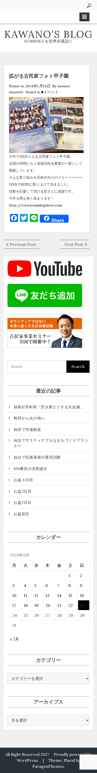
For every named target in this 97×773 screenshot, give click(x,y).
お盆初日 (21, 514)
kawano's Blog (48, 34)
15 (70, 595)
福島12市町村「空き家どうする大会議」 (49, 407)
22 (70, 605)
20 (48, 605)
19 (36, 605)
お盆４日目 (23, 479)
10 (14, 595)
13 (47, 595)
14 (59, 595)
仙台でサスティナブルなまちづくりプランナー (51, 443)
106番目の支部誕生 (31, 468)
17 (14, 605)
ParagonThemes (48, 766)
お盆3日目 (23, 491)
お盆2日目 (23, 502)
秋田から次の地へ (29, 418)
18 (26, 605)
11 (25, 595)
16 (82, 595)
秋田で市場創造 (27, 429)
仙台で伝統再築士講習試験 (37, 457)
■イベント (49, 92)
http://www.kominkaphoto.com (35, 205)
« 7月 (14, 639)
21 (59, 605)
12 (36, 595)
